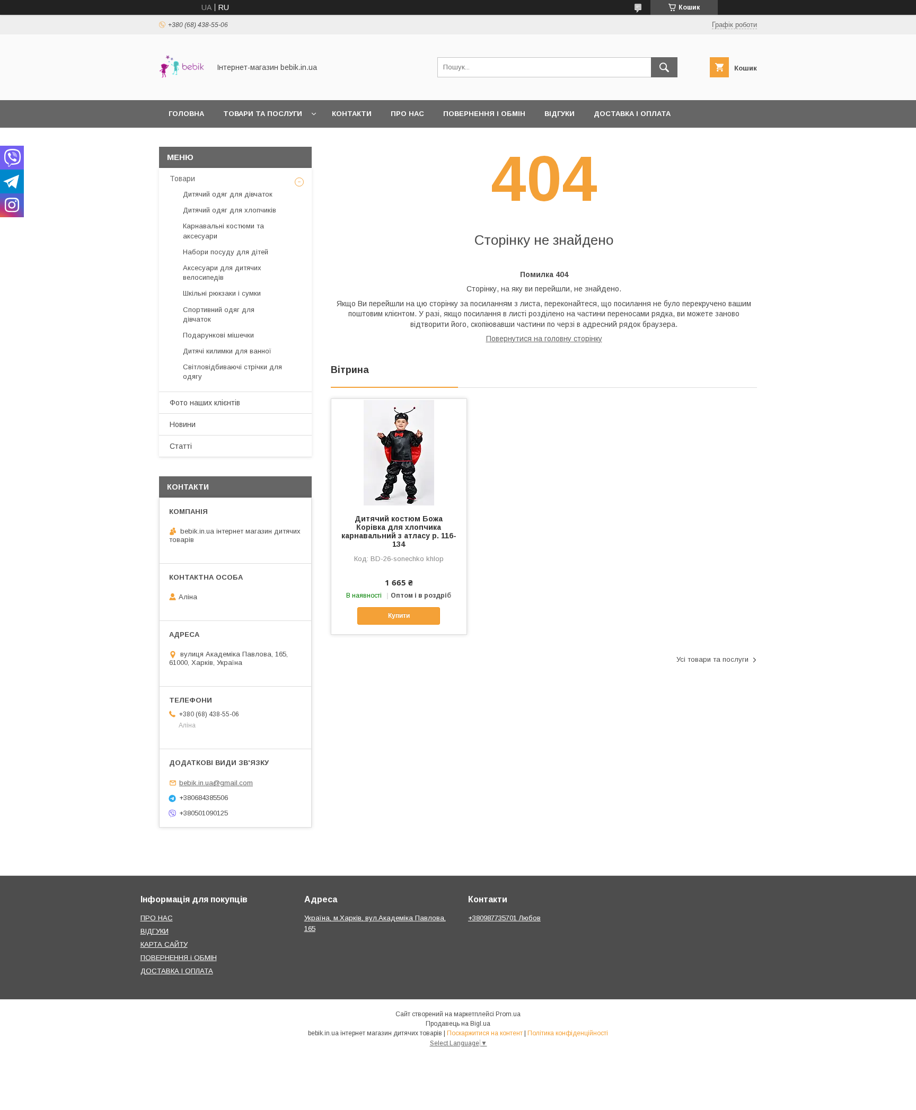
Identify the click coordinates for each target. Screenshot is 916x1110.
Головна (186, 114)
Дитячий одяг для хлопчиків (229, 210)
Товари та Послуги (262, 114)
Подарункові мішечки (218, 335)
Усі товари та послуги (712, 659)
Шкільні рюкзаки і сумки (222, 293)
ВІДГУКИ (154, 931)
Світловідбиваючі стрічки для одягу (232, 371)
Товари (182, 178)
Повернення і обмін (484, 114)
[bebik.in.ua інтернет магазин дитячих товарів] (181, 86)
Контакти (352, 114)
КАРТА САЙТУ (164, 944)
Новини (183, 424)
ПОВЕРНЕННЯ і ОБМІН (178, 958)
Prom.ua (508, 1014)
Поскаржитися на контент (485, 1033)
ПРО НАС (156, 918)
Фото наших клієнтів (205, 402)
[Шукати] (664, 67)
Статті (181, 446)
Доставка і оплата (632, 114)
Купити (399, 615)
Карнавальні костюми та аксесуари (223, 230)
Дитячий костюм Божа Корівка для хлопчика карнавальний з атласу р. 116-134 (398, 531)
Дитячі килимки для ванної (227, 351)
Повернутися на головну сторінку (544, 338)
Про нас (407, 114)
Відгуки (559, 114)
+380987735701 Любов (504, 918)
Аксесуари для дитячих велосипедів (222, 272)
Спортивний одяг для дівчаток (218, 314)
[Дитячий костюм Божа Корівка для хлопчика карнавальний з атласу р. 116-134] (398, 452)
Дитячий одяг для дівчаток (227, 194)
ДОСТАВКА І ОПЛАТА (176, 971)
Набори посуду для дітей (225, 252)
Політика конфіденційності (567, 1033)
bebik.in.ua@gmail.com (216, 783)
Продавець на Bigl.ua (458, 1023)
